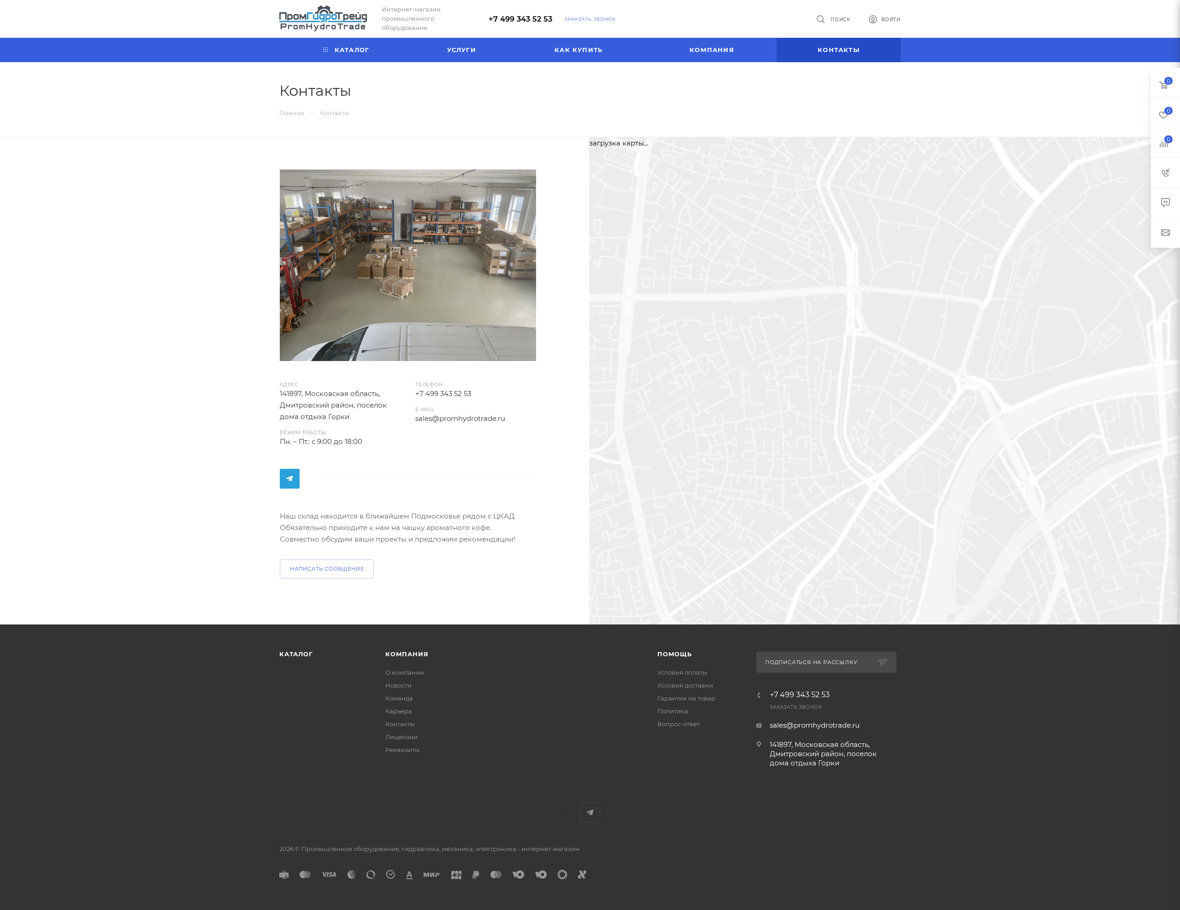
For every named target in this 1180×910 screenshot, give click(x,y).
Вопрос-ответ (678, 724)
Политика (672, 711)
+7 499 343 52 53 (520, 19)
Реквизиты (402, 749)
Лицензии (401, 737)
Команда (399, 698)
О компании (404, 672)
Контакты (400, 724)
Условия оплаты (682, 672)
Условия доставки (685, 685)
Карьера (398, 711)
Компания (406, 654)
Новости (398, 685)
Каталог (296, 654)
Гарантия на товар (686, 698)
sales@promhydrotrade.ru (815, 725)
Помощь (674, 654)
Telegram (290, 479)
